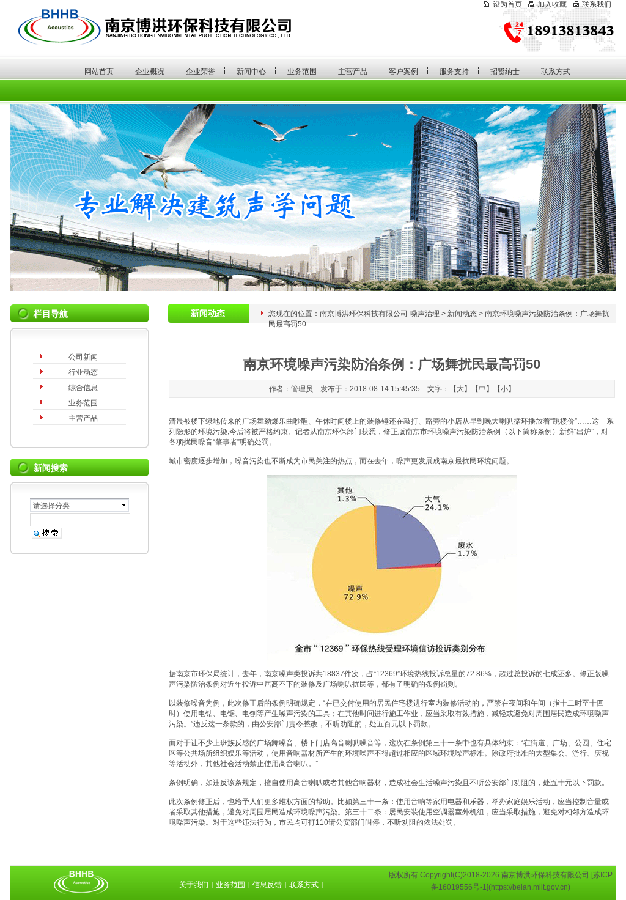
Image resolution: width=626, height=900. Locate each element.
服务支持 (454, 71)
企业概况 (149, 71)
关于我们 (193, 884)
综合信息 (83, 387)
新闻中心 (251, 71)
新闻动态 (462, 313)
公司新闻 (83, 357)
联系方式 (555, 71)
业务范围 (302, 71)
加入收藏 (552, 4)
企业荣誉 (200, 71)
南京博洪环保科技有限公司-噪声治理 (380, 313)
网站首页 (99, 71)
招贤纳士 (505, 71)
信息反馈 (267, 884)
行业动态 (83, 372)
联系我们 (596, 4)
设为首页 (507, 4)
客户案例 (403, 71)
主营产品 (352, 71)
